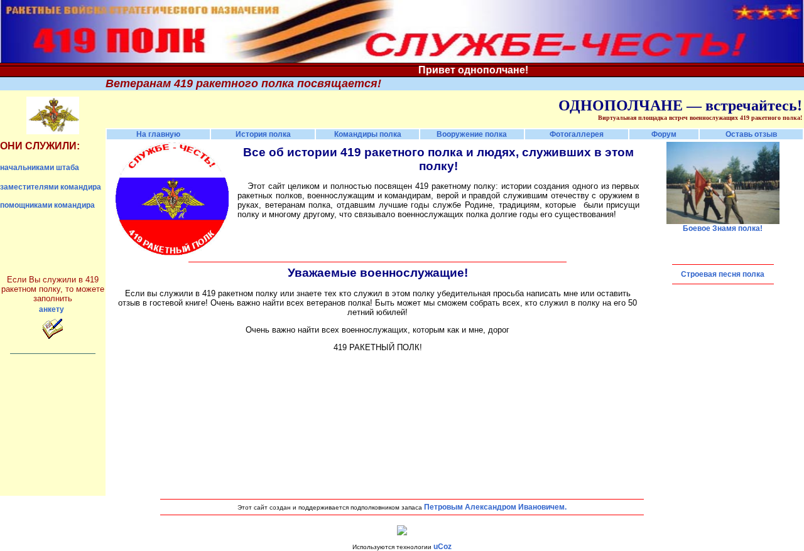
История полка (263, 134)
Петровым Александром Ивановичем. (495, 507)
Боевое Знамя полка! (723, 228)
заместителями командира (50, 187)
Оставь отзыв (751, 134)
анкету (51, 309)
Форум (663, 134)
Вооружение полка (472, 134)
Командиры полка (367, 134)
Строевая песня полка (722, 274)
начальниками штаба (39, 167)
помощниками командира (47, 205)
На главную (158, 134)
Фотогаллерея (577, 134)
